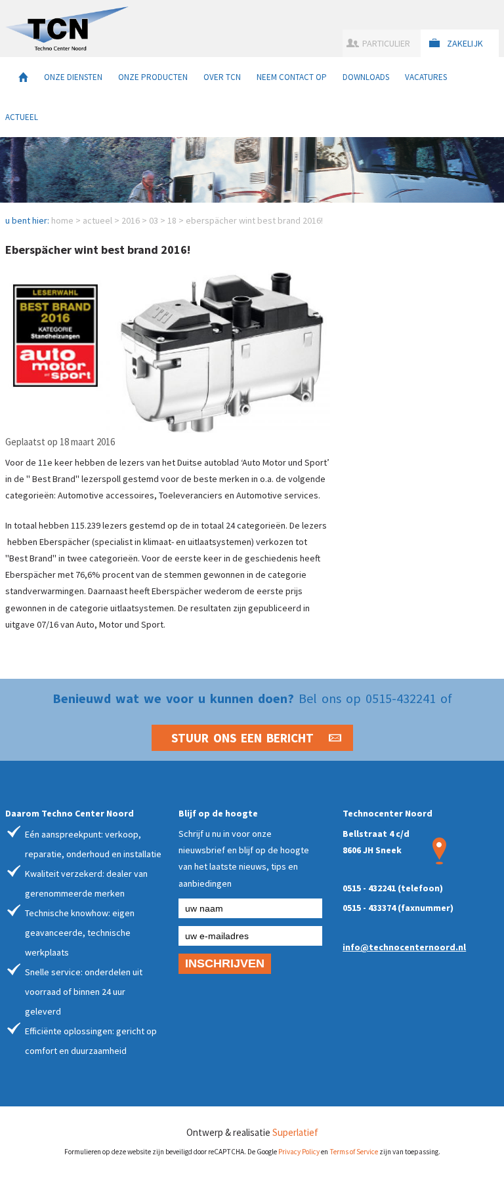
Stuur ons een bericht (242, 738)
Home (23, 77)
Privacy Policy (299, 1151)
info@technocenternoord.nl (404, 947)
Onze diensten (73, 77)
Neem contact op (292, 77)
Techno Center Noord (67, 28)
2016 (130, 220)
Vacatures (426, 77)
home (62, 220)
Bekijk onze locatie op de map (439, 851)
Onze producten (153, 77)
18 (172, 220)
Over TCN (222, 77)
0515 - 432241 (369, 888)
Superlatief (295, 1132)
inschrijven (224, 963)
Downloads (366, 77)
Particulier (386, 43)
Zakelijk (465, 43)
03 (153, 220)
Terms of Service (353, 1151)
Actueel (21, 117)
